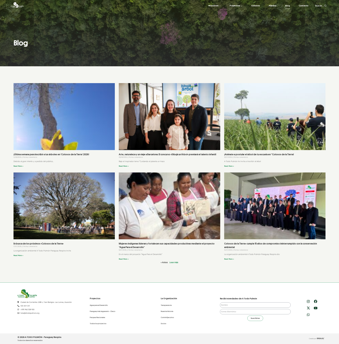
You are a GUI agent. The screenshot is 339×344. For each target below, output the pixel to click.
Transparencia (166, 305)
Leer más (174, 262)
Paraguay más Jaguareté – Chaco (102, 311)
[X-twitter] (308, 308)
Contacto (303, 6)
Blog (287, 6)
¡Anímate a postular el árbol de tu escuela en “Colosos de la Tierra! (259, 154)
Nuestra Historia (167, 311)
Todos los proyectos (98, 323)
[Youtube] (315, 308)
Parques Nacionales (97, 317)
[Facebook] (315, 301)
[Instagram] (308, 301)
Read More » (18, 166)
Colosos (255, 6)
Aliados (272, 6)
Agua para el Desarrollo (99, 305)
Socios (163, 323)
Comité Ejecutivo (167, 317)
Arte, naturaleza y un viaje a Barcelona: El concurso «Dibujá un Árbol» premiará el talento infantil (167, 154)
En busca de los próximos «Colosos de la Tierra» (39, 243)
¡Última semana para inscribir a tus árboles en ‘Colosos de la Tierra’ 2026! (51, 154)
